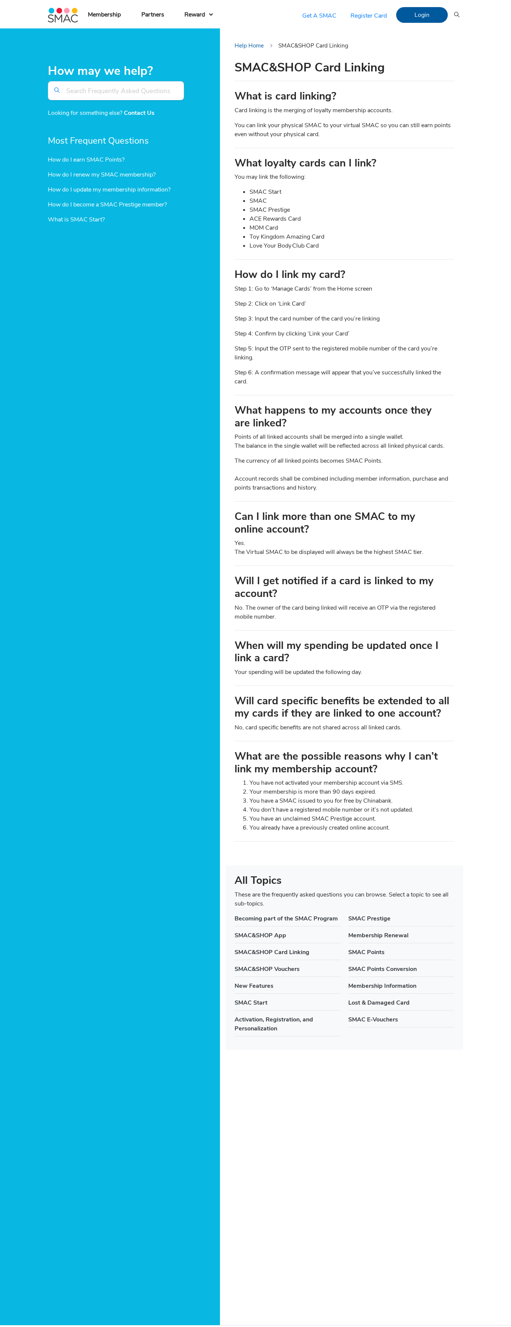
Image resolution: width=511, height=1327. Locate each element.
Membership (104, 14)
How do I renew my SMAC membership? (102, 175)
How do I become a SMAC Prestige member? (107, 205)
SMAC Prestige (369, 918)
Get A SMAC (319, 16)
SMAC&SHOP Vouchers (267, 969)
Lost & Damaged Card (379, 1003)
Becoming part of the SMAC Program (286, 918)
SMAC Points (366, 952)
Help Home (249, 45)
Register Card (369, 16)
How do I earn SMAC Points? (86, 160)
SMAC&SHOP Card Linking (272, 952)
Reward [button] (194, 14)
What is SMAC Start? (76, 220)
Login (421, 15)
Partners (152, 14)
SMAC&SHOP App (260, 935)
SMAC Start (251, 1003)
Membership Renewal (378, 935)
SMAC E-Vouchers (373, 1019)
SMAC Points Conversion (382, 969)
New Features (254, 986)
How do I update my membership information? (109, 190)
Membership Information (382, 986)
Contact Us (139, 113)
